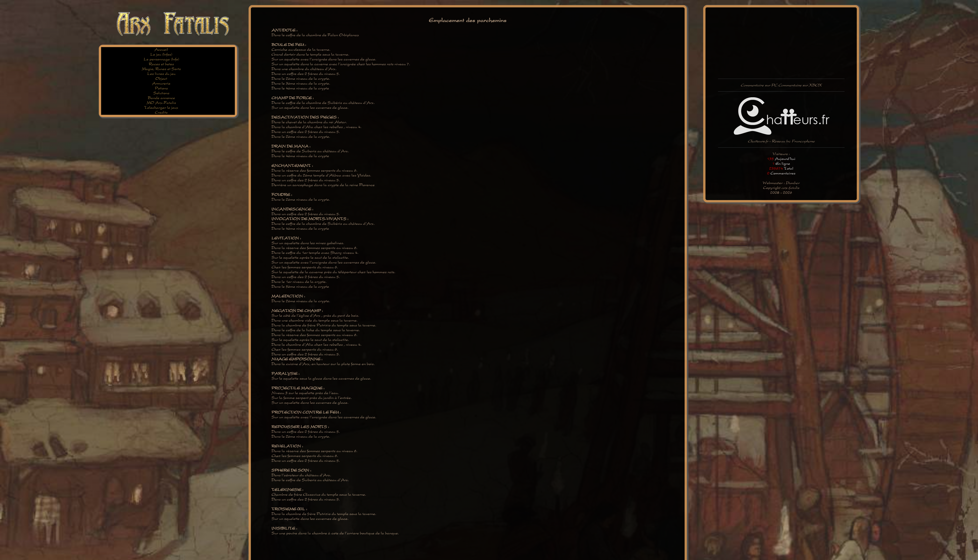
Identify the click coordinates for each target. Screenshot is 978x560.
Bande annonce (161, 97)
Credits (161, 112)
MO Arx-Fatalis (161, 102)
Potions (161, 88)
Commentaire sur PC (759, 85)
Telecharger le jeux (161, 107)
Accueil (161, 49)
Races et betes (161, 64)
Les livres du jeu (161, 73)
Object (161, 78)
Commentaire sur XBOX (800, 85)
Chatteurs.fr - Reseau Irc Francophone (781, 141)
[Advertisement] (190, 2)
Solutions (161, 93)
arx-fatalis (790, 187)
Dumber (792, 182)
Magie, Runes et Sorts (161, 68)
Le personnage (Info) (161, 59)
